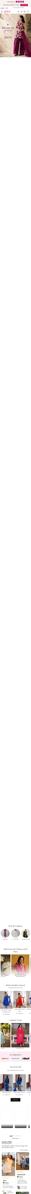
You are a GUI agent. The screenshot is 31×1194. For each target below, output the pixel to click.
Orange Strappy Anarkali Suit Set (19, 1010)
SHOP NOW (24, 5)
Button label (15, 467)
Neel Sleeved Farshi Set (19, 1092)
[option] (18, 8)
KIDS (7, 8)
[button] (2, 11)
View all (15, 1100)
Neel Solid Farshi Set (6, 1092)
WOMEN (3, 8)
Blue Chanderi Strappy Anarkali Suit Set (6, 1011)
